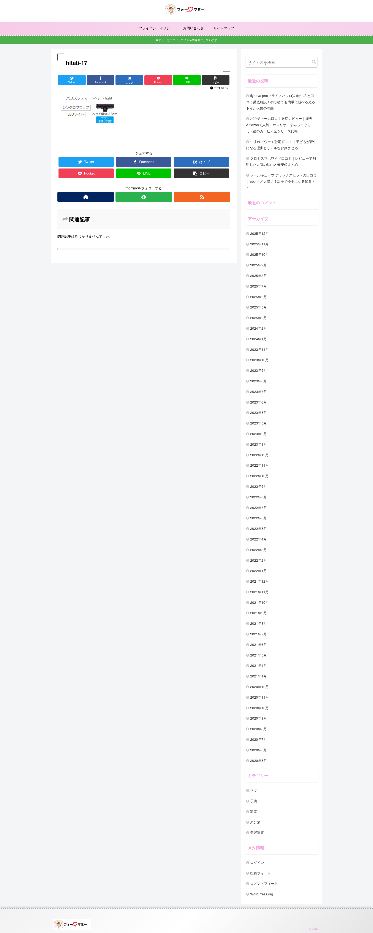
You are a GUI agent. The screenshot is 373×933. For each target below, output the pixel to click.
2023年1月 (258, 444)
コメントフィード (264, 883)
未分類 (255, 822)
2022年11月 (259, 465)
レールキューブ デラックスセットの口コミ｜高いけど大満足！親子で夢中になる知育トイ (281, 181)
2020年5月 (258, 760)
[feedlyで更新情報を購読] (143, 197)
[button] (314, 62)
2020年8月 (258, 728)
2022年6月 (258, 517)
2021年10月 (259, 602)
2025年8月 (258, 275)
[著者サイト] (85, 197)
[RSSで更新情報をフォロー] (202, 197)
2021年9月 (258, 612)
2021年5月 (258, 655)
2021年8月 (258, 623)
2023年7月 (258, 391)
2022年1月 (258, 570)
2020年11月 (259, 697)
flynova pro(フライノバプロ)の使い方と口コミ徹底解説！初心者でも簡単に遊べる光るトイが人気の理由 (280, 102)
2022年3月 (258, 549)
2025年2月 (258, 317)
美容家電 (257, 832)
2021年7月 (258, 633)
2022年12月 (259, 454)
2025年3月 (258, 307)
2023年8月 (258, 380)
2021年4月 (258, 665)
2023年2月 (258, 433)
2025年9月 (258, 264)
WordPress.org (261, 894)
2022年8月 (258, 496)
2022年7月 (258, 507)
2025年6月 (258, 296)
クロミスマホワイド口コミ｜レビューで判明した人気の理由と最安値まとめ (281, 161)
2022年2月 (258, 560)
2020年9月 (258, 718)
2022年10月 (259, 475)
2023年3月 (258, 423)
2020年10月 (259, 707)
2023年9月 (258, 370)
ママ (253, 790)
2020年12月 (259, 686)
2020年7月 (258, 739)
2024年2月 (258, 328)
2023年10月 (259, 359)
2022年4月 (258, 539)
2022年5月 (258, 528)
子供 (253, 800)
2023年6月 (258, 402)
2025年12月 (259, 233)
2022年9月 (258, 486)
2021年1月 (258, 676)
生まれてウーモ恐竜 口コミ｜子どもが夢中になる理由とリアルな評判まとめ (281, 144)
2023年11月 (259, 349)
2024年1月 (258, 338)
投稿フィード (260, 873)
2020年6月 (258, 749)
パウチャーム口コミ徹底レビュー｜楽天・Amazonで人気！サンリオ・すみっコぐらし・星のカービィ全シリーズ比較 (281, 125)
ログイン (257, 862)
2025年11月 (259, 244)
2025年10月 (259, 254)
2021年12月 (259, 581)
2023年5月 (258, 412)
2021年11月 (259, 591)
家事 (253, 811)
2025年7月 (258, 286)
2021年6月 (258, 644)
